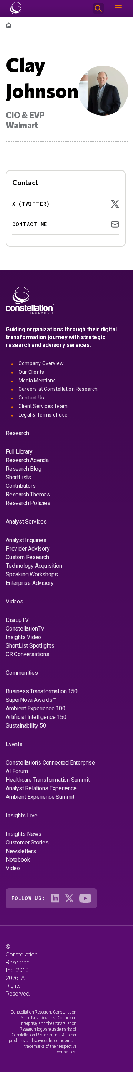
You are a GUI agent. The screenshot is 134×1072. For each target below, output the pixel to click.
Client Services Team (43, 406)
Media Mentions (37, 380)
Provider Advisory (28, 548)
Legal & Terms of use (43, 415)
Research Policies (28, 503)
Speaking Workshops (32, 574)
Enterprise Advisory (30, 583)
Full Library (19, 451)
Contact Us (31, 397)
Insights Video (23, 637)
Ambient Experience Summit (40, 796)
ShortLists (18, 477)
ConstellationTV (25, 628)
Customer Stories (27, 842)
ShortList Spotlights (30, 645)
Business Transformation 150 (42, 691)
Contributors (21, 486)
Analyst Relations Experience (41, 788)
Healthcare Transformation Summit (48, 779)
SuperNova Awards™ (31, 699)
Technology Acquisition (34, 565)
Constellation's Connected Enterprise (50, 762)
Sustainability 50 (26, 725)
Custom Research (27, 557)
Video (13, 868)
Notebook (18, 859)
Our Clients (31, 372)
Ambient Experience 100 (35, 708)
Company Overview (41, 363)
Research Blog (23, 468)
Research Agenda (27, 460)
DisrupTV (17, 620)
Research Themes (28, 494)
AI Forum (17, 771)
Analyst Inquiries (26, 540)
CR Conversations (27, 654)
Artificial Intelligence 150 (36, 717)
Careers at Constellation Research (58, 389)
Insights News (23, 834)
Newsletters (21, 851)
